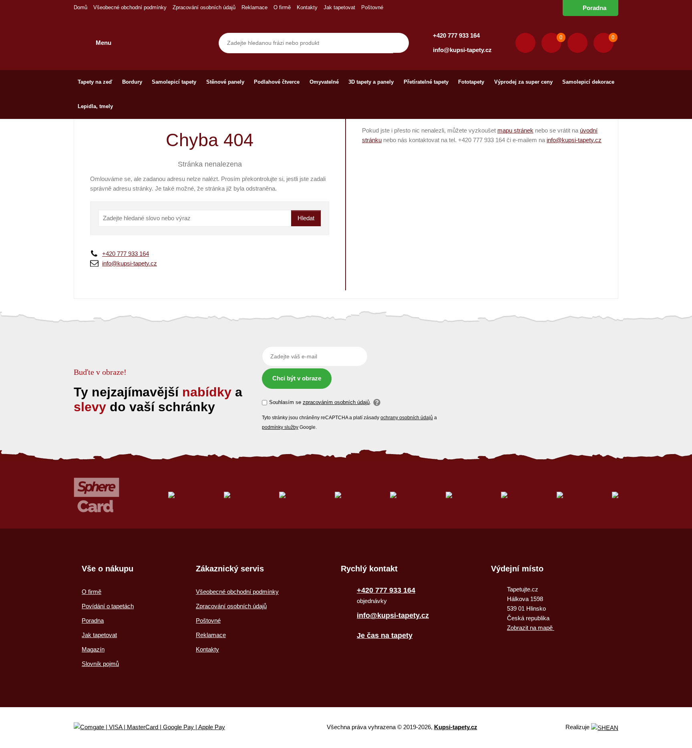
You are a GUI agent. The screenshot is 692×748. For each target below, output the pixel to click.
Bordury (132, 82)
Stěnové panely (225, 82)
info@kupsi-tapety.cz (462, 49)
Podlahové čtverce (277, 82)
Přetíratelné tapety (426, 82)
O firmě (282, 7)
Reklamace (254, 7)
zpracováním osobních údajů (336, 402)
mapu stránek (515, 130)
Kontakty (307, 7)
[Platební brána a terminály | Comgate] (156, 727)
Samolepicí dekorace (588, 82)
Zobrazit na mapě (530, 627)
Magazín (93, 649)
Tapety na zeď (95, 82)
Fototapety (471, 82)
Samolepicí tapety (174, 82)
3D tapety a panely (371, 82)
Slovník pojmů (100, 663)
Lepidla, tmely (95, 106)
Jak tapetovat (339, 7)
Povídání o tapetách (108, 606)
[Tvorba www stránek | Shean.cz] (604, 727)
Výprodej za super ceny (523, 82)
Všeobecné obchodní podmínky (130, 7)
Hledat (306, 218)
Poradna (594, 7)
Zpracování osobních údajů (204, 7)
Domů (80, 7)
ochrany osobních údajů (406, 417)
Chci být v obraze (296, 378)
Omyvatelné (324, 82)
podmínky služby (280, 427)
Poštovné (372, 7)
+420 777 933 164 (456, 35)
